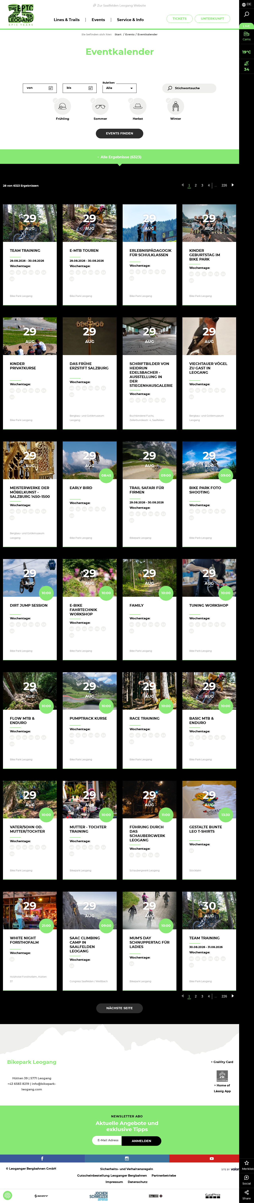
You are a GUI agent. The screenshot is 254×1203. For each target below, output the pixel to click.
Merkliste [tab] (248, 1169)
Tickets (180, 18)
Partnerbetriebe (164, 1175)
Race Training (145, 718)
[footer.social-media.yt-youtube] (211, 1158)
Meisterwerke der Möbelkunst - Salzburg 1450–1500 (30, 492)
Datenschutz (137, 1182)
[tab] (246, 4)
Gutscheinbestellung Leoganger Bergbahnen (112, 1175)
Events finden (119, 133)
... (216, 185)
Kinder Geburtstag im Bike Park (204, 255)
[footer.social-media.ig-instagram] (127, 1158)
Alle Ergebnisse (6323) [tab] (120, 157)
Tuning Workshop (208, 605)
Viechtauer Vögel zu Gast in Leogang (208, 368)
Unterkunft (212, 18)
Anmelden (141, 1141)
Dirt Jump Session (29, 605)
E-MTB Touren (84, 251)
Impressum (114, 1182)
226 (224, 185)
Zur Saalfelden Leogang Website (121, 5)
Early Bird (81, 488)
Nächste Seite (119, 1008)
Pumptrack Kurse (88, 718)
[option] (127, 1196)
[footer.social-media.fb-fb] (42, 1158)
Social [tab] (246, 1183)
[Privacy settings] (7, 1195)
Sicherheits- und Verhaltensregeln (126, 1169)
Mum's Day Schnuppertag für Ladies (149, 943)
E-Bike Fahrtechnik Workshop (83, 610)
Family (136, 605)
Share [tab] (246, 1198)
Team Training (25, 251)
